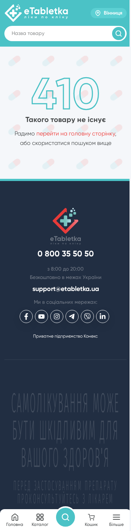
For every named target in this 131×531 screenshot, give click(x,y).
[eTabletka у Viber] (87, 316)
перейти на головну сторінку (75, 133)
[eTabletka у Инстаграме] (56, 316)
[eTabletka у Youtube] (41, 316)
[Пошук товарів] (118, 33)
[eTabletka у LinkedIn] (102, 316)
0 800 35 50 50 (65, 254)
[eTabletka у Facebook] (26, 316)
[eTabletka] (36, 13)
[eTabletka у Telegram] (72, 316)
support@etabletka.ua (65, 289)
